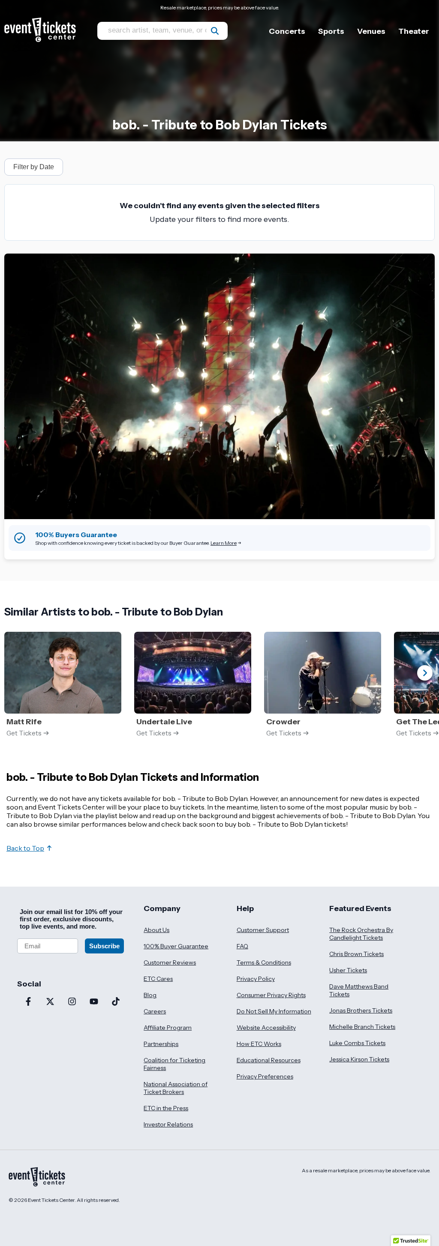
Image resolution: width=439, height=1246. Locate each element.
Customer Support (263, 930)
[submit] (214, 30)
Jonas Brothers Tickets (360, 1010)
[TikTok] (115, 1002)
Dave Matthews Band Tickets (358, 990)
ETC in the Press (166, 1108)
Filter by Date (33, 166)
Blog (150, 995)
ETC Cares (158, 979)
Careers (155, 1011)
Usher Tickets (348, 970)
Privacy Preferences (265, 1076)
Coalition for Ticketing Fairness (174, 1064)
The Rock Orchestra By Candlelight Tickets (361, 933)
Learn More (223, 543)
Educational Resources (269, 1060)
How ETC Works (259, 1044)
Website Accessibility (266, 1027)
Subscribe (104, 946)
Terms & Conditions (264, 962)
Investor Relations (168, 1124)
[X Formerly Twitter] (50, 1002)
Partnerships (161, 1044)
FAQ (242, 946)
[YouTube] (94, 1002)
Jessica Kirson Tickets (359, 1059)
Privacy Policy (256, 979)
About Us (156, 930)
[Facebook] (28, 1002)
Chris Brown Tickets (356, 954)
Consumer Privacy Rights (271, 995)
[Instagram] (72, 1002)
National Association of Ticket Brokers (175, 1088)
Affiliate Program (168, 1027)
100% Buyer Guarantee (176, 946)
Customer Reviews (170, 962)
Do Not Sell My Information (274, 1011)
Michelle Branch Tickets (362, 1027)
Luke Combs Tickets (357, 1043)
